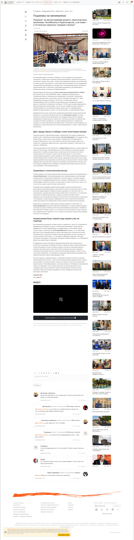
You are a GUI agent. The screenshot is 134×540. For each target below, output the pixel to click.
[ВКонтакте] (107, 509)
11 (103, 20)
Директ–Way (59, 11)
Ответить (83, 400)
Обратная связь (107, 513)
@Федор (77, 472)
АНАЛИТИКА (76, 2)
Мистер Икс (46, 406)
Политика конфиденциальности (50, 505)
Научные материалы (19, 509)
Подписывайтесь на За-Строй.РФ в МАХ (59, 318)
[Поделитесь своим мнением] (60, 377)
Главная (37, 11)
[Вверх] (26, 39)
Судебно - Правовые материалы (22, 516)
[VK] (26, 21)
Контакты (70, 507)
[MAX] (96, 509)
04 (70, 11)
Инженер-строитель (47, 393)
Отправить (37, 385)
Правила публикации (47, 512)
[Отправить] (26, 35)
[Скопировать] (73, 414)
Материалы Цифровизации (21, 514)
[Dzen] (118, 509)
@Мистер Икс (76, 420)
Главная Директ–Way (47, 11)
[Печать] (26, 30)
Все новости (17, 505)
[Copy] (79, 400)
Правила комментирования (48, 507)
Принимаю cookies (64, 535)
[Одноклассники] (102, 509)
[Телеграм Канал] (112, 509)
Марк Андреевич (53, 473)
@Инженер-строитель (73, 406)
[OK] (26, 25)
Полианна (47, 432)
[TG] (26, 12)
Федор (42, 459)
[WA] (26, 16)
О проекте (71, 505)
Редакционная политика (48, 509)
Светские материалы (19, 512)
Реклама (70, 509)
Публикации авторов (19, 507)
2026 (66, 11)
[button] (2, 2)
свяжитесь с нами (44, 71)
